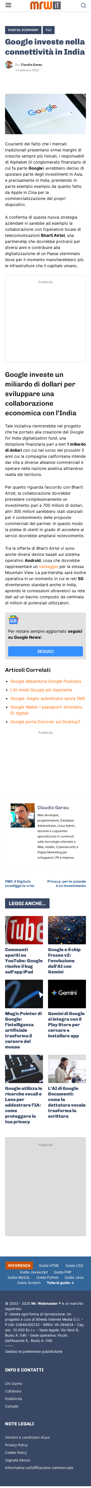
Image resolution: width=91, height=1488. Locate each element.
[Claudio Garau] (10, 64)
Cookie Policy (16, 1452)
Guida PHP (63, 1272)
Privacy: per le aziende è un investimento (66, 883)
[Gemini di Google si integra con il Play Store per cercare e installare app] (67, 994)
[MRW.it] (45, 5)
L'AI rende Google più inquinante (41, 689)
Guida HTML (49, 1265)
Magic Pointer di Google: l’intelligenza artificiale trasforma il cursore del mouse (23, 1030)
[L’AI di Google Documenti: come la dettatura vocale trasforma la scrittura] (67, 1069)
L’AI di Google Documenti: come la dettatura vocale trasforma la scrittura (67, 1102)
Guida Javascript (34, 1272)
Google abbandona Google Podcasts (45, 681)
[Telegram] (45, 79)
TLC (49, 30)
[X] (10, 79)
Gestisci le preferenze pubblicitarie (33, 1351)
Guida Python (47, 1277)
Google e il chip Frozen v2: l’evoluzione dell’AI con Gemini (64, 961)
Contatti (11, 1406)
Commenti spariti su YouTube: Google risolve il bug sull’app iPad (24, 961)
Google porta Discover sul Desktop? (45, 721)
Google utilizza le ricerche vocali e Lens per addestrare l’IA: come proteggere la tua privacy (23, 1105)
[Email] (57, 79)
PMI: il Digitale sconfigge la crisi (19, 883)
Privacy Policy (16, 1445)
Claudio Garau (31, 64)
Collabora (13, 1391)
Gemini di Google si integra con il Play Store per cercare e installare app (66, 1025)
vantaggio (48, 566)
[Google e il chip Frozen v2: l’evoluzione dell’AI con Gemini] (67, 930)
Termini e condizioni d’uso (27, 1437)
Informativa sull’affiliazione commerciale (39, 1467)
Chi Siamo (13, 1383)
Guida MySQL (19, 1277)
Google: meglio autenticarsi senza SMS (47, 698)
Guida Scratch (29, 1282)
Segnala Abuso (17, 1460)
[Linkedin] (22, 79)
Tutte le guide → (60, 1282)
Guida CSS (74, 1265)
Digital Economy (23, 30)
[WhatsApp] (33, 79)
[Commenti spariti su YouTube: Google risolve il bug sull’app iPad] (24, 930)
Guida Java (74, 1277)
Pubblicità (13, 1398)
